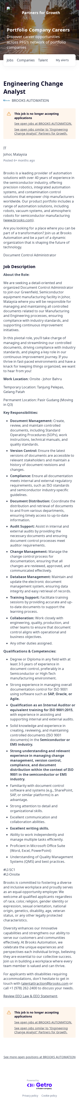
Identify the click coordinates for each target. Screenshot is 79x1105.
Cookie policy (49, 1095)
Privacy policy (30, 1095)
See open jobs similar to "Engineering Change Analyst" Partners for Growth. (41, 131)
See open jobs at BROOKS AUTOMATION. (43, 124)
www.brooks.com (18, 220)
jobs (10, 60)
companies (26, 60)
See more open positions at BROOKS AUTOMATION (40, 1057)
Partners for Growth (41, 12)
